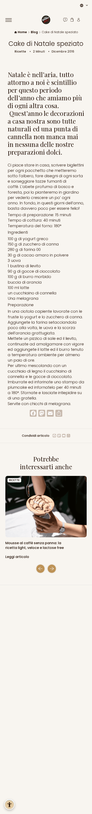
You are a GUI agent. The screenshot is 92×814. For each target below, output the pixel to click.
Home (22, 32)
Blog (34, 32)
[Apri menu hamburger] (10, 20)
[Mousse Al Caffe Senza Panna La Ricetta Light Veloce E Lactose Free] (46, 506)
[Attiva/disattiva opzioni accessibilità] (9, 804)
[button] (40, 569)
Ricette (20, 51)
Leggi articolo (17, 556)
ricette (14, 480)
